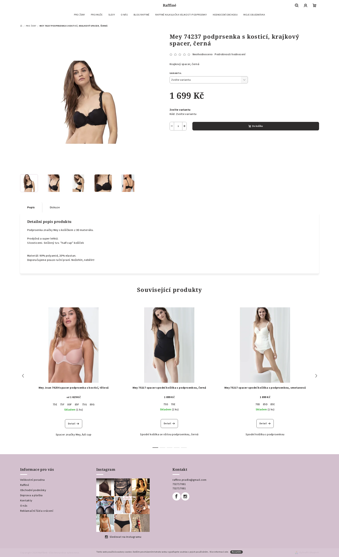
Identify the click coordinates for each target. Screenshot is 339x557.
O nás (23, 506)
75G (84, 404)
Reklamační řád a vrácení (36, 511)
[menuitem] (79, 15)
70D (257, 404)
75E (55, 404)
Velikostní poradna (32, 480)
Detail (71, 424)
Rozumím (236, 551)
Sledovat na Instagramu (125, 537)
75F (62, 404)
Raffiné (24, 485)
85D (265, 404)
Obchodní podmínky (33, 490)
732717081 (179, 484)
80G (92, 404)
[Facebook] (176, 496)
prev (23, 376)
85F (77, 404)
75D (165, 404)
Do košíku (257, 126)
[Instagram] (185, 496)
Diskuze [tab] (55, 207)
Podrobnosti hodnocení (230, 54)
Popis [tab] (31, 207)
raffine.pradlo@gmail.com (189, 480)
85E (272, 404)
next (316, 376)
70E (173, 404)
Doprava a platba (31, 495)
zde (226, 551)
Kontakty (26, 500)
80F (69, 404)
